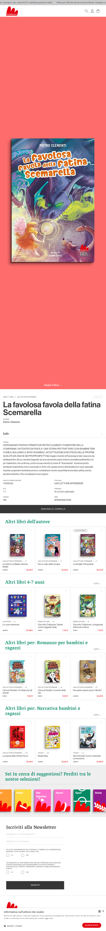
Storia (77, 792)
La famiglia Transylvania (83, 564)
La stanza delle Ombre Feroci (15, 756)
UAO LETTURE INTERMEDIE (26, 397)
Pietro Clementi (11, 422)
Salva (97, 397)
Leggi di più (48, 918)
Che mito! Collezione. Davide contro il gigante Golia (50, 625)
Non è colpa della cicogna (49, 564)
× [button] (103, 911)
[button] (13, 926)
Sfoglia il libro (53, 385)
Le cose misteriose (11, 624)
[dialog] (53, 919)
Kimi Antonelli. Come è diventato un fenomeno (87, 757)
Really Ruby (43, 756)
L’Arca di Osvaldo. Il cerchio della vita (52, 691)
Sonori (38, 792)
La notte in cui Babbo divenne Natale (15, 565)
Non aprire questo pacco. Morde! (87, 690)
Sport (58, 792)
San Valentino (20, 794)
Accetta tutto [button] (91, 925)
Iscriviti (35, 885)
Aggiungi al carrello (53, 509)
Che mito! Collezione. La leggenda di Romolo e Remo (88, 625)
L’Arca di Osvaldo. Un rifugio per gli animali (17, 691)
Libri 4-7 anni (8, 397)
